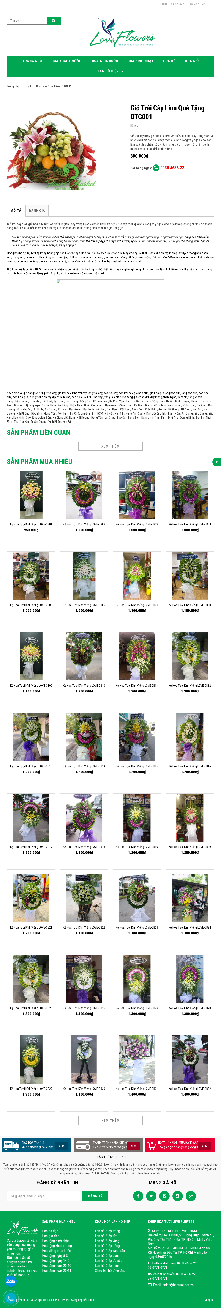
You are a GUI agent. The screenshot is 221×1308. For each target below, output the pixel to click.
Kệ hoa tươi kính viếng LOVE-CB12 (190, 685)
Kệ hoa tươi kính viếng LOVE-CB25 (31, 1008)
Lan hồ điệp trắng (107, 1231)
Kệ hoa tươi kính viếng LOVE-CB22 (84, 927)
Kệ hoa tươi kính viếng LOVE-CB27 (137, 1008)
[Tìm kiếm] (54, 21)
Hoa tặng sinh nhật (55, 1241)
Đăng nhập (197, 4)
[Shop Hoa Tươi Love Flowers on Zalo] (163, 1196)
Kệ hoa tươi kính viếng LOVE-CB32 (190, 1088)
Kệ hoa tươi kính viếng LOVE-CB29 (31, 1088)
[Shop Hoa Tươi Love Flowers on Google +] (189, 1196)
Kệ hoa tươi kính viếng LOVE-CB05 (31, 605)
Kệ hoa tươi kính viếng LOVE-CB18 (84, 847)
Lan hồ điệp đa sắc (108, 1260)
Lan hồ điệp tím (106, 1236)
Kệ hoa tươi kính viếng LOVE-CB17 (31, 847)
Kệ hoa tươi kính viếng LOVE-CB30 (84, 1088)
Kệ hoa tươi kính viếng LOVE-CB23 (137, 927)
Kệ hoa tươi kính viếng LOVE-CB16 (190, 766)
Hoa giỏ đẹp (50, 1236)
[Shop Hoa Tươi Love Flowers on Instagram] (176, 1196)
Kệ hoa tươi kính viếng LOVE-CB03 (137, 524)
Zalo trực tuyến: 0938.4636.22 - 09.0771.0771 (172, 1276)
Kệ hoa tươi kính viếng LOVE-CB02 (84, 524)
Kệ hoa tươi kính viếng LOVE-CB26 (84, 1008)
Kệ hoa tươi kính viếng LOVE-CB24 (190, 927)
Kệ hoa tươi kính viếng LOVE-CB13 (31, 766)
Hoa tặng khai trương (57, 1246)
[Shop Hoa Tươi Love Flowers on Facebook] (137, 1196)
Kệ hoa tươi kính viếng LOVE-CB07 (137, 605)
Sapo (91, 1300)
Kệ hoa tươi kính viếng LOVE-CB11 (137, 685)
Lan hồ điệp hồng (107, 1246)
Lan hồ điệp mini (107, 1265)
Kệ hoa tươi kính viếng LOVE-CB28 (190, 1008)
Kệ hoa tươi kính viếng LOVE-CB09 (31, 685)
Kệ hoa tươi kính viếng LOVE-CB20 (190, 847)
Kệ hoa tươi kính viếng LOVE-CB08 (190, 605)
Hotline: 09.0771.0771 (171, 4)
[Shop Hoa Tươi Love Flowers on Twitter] (150, 1196)
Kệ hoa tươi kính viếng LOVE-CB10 (84, 685)
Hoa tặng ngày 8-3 (55, 1255)
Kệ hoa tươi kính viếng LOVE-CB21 (31, 927)
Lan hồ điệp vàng (107, 1241)
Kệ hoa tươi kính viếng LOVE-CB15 (137, 766)
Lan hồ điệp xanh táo (110, 1250)
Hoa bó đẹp (50, 1231)
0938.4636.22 (171, 167)
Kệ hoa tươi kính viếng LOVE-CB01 (31, 524)
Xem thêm (110, 446)
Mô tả (15, 210)
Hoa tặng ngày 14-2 (55, 1260)
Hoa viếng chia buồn (56, 1250)
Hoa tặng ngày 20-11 (56, 1270)
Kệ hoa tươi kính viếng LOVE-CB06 (84, 605)
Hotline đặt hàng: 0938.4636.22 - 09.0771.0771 (173, 1265)
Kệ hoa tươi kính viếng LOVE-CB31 (137, 1088)
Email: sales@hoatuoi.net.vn (173, 1285)
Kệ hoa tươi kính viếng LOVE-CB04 (190, 524)
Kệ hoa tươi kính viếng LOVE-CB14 (84, 766)
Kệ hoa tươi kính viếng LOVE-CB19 (137, 847)
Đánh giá (37, 210)
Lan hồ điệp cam (107, 1255)
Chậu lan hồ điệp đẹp (110, 1270)
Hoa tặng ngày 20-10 (56, 1265)
